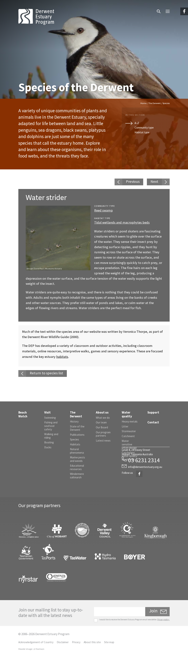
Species (74, 439)
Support (153, 412)
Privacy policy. (163, 619)
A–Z (137, 123)
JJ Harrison (38, 649)
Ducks (47, 447)
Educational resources (77, 467)
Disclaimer (63, 642)
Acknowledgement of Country (35, 642)
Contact (153, 422)
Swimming (50, 417)
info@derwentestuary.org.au (145, 467)
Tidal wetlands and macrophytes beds (122, 222)
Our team (101, 422)
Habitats (75, 444)
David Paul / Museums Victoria (48, 268)
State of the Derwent (77, 428)
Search (156, 9)
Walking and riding (51, 435)
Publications (77, 434)
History (74, 421)
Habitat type (142, 132)
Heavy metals (130, 421)
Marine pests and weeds (77, 459)
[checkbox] (95, 620)
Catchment (128, 436)
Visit (47, 412)
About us (102, 412)
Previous (133, 181)
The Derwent (154, 103)
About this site (92, 642)
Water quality (127, 414)
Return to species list (46, 373)
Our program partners (103, 434)
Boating (49, 442)
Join (153, 611)
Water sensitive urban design (129, 444)
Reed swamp (103, 210)
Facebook (183, 8)
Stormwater (129, 431)
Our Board (102, 427)
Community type (144, 127)
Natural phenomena (77, 450)
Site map (109, 642)
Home (143, 103)
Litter (125, 426)
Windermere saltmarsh (77, 475)
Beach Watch (22, 414)
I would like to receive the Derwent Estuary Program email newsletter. (134, 619)
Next (154, 181)
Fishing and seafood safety (50, 426)
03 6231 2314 (144, 460)
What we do (103, 417)
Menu (165, 9)
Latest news (103, 440)
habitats (62, 357)
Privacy (76, 642)
